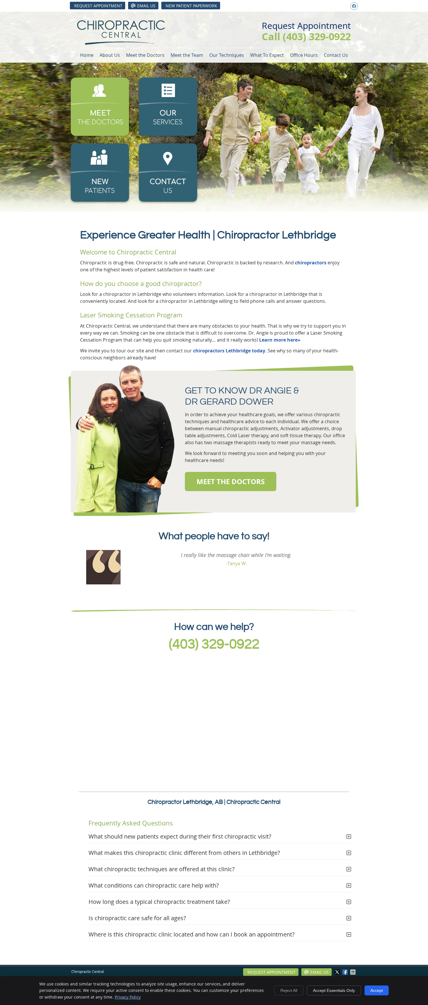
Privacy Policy (128, 997)
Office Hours (304, 55)
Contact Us (336, 55)
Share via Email (353, 972)
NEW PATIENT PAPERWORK (191, 5)
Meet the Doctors (145, 55)
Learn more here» (279, 340)
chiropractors (310, 262)
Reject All (288, 990)
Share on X (338, 972)
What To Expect (267, 55)
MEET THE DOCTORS (231, 481)
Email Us (146, 5)
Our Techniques (226, 55)
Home (86, 55)
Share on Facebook (345, 972)
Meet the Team (187, 55)
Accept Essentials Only (334, 990)
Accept (376, 990)
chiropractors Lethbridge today (229, 350)
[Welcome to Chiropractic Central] (121, 43)
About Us (110, 55)
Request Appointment (98, 5)
